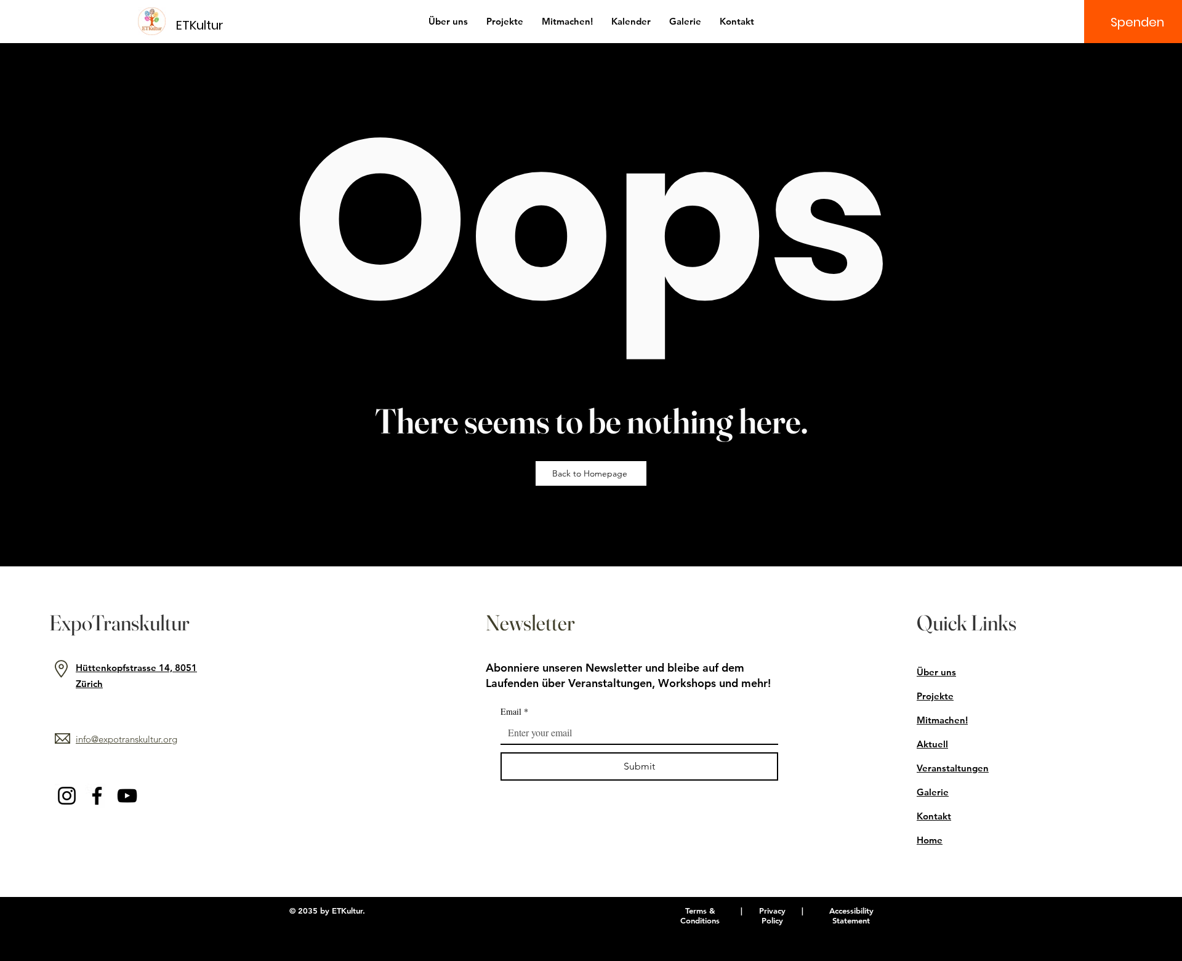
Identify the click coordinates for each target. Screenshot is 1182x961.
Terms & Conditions (700, 915)
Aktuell (932, 744)
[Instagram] (67, 796)
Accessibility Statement (851, 915)
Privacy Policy (772, 915)
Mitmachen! (942, 720)
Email (514, 711)
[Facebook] (97, 796)
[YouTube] (127, 796)
